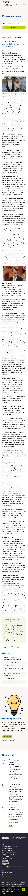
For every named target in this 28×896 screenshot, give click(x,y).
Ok (23, 889)
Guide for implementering (15, 808)
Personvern (5, 862)
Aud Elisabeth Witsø (7, 872)
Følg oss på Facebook (8, 858)
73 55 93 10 (10, 854)
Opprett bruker (7, 736)
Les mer (11, 781)
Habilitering (17, 37)
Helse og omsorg (7, 37)
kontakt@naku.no (6, 856)
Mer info (3, 893)
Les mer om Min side (8, 740)
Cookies (4, 864)
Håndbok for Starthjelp (9, 682)
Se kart (14, 852)
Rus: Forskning (18, 328)
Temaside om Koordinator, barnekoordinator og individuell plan (16, 763)
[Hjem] (12, 3)
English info (5, 860)
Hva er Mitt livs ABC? (9, 678)
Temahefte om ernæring (14, 785)
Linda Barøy (5, 876)
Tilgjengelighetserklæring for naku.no (12, 866)
